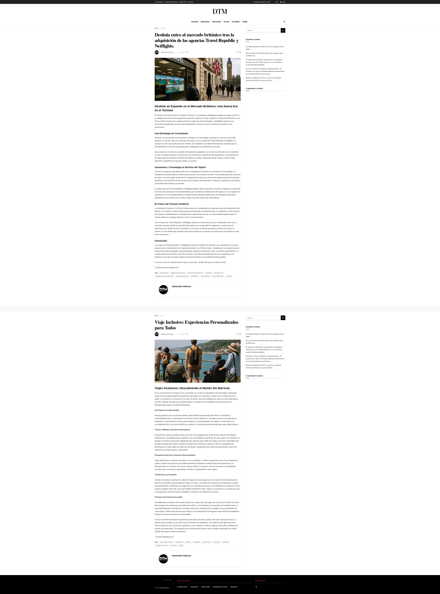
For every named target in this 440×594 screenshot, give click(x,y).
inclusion (217, 542)
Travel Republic (218, 276)
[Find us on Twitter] (276, 2)
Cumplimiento (159, 2)
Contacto (190, 2)
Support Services (162, 545)
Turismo (229, 276)
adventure (179, 542)
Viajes (226, 22)
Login (283, 2)
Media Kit (234, 587)
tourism (173, 545)
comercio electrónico (195, 273)
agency (188, 542)
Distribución (218, 273)
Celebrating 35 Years (171, 2)
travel (181, 545)
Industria (205, 22)
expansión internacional (164, 276)
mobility (226, 542)
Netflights (194, 276)
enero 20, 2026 (183, 52)
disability (197, 542)
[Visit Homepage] (219, 11)
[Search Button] (284, 22)
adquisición (164, 273)
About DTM (182, 2)
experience (207, 542)
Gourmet (236, 22)
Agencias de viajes (178, 273)
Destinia (209, 273)
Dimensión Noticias (168, 52)
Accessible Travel (166, 542)
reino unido (205, 276)
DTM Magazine (164, 588)
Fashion (194, 22)
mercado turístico (182, 276)
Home (244, 22)
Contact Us (194, 587)
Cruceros (216, 22)
